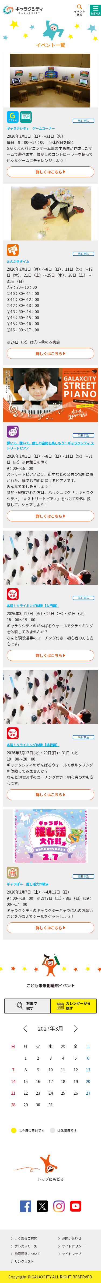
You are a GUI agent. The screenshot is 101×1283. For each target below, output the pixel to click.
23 (38, 1093)
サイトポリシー (73, 1246)
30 (38, 1104)
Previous (25, 1028)
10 (50, 1069)
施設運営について (27, 1253)
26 (76, 1093)
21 (13, 1093)
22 (25, 1093)
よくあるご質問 (26, 1238)
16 (38, 1081)
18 (63, 1081)
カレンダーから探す (78, 1006)
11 (63, 1069)
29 (25, 1104)
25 (63, 1093)
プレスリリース (26, 1246)
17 (50, 1081)
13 (88, 1069)
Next (75, 1028)
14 (13, 1081)
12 (76, 1069)
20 (88, 1081)
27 (88, 1093)
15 (25, 1081)
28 (13, 1104)
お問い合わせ (71, 1238)
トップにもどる (50, 1179)
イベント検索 (79, 12)
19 (76, 1081)
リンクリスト (24, 1261)
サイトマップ (71, 1253)
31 (50, 1104)
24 (50, 1093)
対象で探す (31, 1006)
